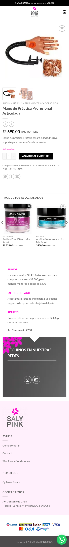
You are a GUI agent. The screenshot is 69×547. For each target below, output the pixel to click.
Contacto (8, 453)
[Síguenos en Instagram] (28, 380)
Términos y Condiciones (16, 461)
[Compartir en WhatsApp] (5, 176)
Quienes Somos (11, 482)
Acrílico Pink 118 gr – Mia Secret (16, 241)
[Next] (61, 55)
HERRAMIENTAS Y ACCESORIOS (40, 103)
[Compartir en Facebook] (11, 176)
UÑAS (16, 103)
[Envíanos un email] (36, 380)
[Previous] (8, 55)
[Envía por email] (17, 176)
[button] (62, 540)
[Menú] (5, 12)
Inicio (6, 103)
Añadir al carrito (35, 155)
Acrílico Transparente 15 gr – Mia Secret (51, 241)
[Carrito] (64, 11)
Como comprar (11, 445)
